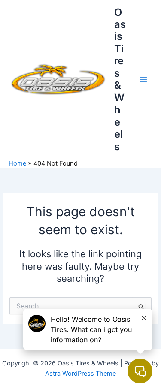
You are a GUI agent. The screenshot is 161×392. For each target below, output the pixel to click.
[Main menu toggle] (143, 79)
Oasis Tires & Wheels (120, 79)
